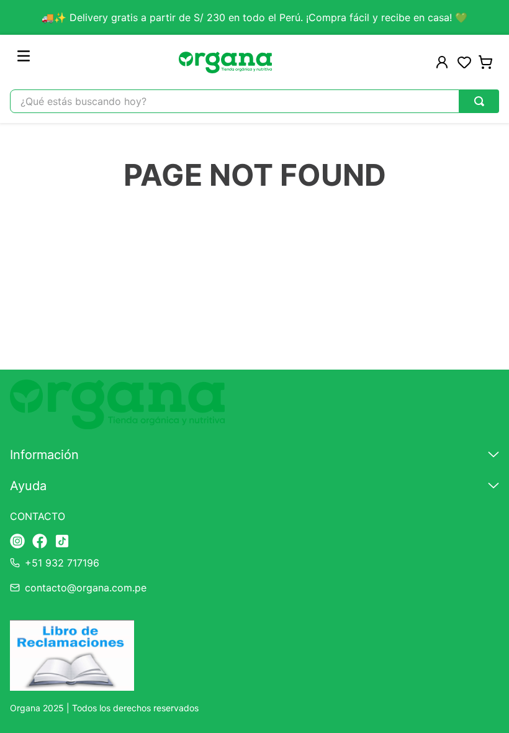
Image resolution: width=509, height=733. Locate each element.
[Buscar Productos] (479, 101)
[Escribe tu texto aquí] (17, 542)
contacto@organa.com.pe (85, 587)
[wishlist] (464, 62)
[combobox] (254, 101)
